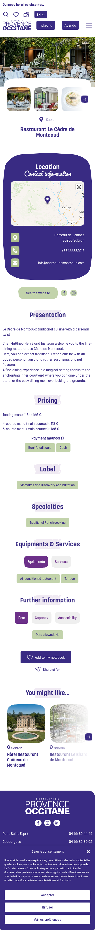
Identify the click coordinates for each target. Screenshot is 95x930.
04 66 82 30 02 (80, 841)
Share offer (51, 669)
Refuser (47, 907)
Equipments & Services (47, 544)
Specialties (47, 506)
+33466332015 (73, 250)
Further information (47, 600)
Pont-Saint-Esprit (15, 834)
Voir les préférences (47, 919)
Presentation (47, 315)
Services (61, 561)
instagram (47, 823)
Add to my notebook (50, 657)
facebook (38, 823)
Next (84, 99)
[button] (88, 851)
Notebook (16, 14)
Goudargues (12, 841)
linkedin (56, 823)
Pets (21, 617)
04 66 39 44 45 (80, 834)
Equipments (36, 561)
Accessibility (67, 617)
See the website (38, 293)
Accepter (47, 895)
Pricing (48, 400)
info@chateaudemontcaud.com (61, 263)
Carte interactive (26, 14)
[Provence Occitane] (17, 25)
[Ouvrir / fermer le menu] (89, 25)
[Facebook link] (64, 293)
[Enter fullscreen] (79, 187)
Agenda (70, 25)
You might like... (48, 692)
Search (6, 14)
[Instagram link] (73, 293)
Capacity (41, 617)
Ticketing (45, 25)
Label (47, 469)
